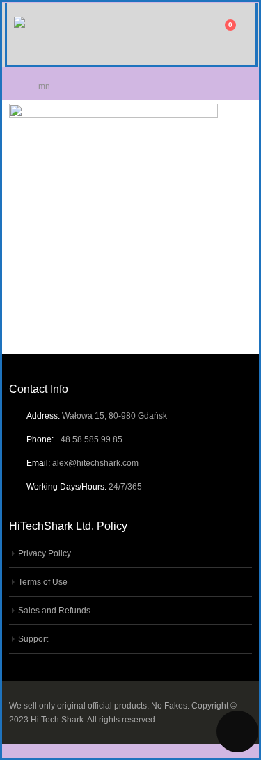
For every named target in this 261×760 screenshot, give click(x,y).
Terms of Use (43, 581)
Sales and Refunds (54, 610)
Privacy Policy (44, 553)
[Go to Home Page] (14, 86)
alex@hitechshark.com (95, 462)
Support (33, 638)
